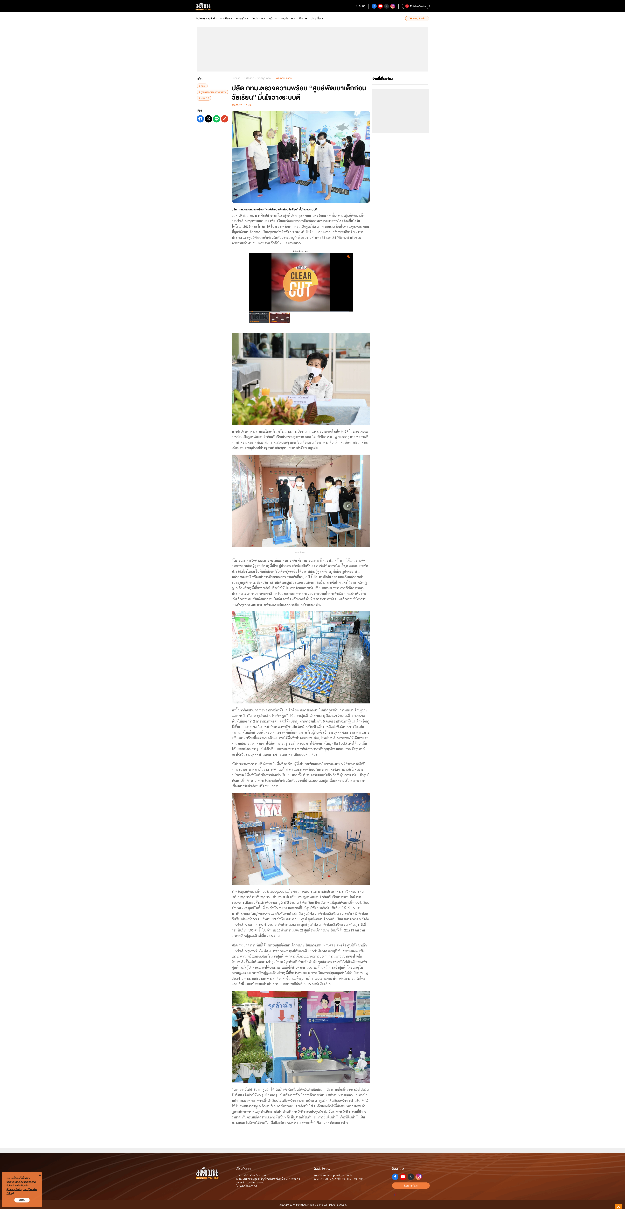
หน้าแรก (236, 78)
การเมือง (225, 18)
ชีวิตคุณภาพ (264, 78)
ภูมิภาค (273, 18)
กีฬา (301, 18)
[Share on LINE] (216, 118)
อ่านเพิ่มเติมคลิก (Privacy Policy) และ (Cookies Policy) (22, 1189)
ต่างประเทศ (287, 18)
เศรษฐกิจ (241, 18)
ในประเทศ (257, 18)
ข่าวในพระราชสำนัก (205, 18)
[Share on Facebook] (200, 118)
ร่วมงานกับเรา (411, 1185)
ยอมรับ (22, 1200)
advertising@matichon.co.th (336, 1175)
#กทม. (202, 85)
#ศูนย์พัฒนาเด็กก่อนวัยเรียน (212, 91)
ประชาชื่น (316, 18)
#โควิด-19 (204, 97)
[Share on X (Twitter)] (208, 118)
